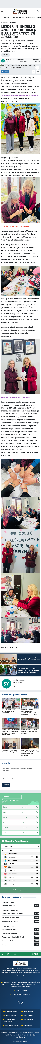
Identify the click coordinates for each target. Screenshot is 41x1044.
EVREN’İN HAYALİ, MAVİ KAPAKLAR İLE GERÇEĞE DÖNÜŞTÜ (29, 731)
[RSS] (22, 1002)
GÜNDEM (13, 23)
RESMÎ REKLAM (20, 1037)
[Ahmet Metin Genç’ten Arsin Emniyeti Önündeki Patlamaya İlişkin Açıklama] (30, 744)
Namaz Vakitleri (11, 1015)
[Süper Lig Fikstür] (38, 897)
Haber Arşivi (28, 1025)
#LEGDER (5, 55)
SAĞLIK (26, 1035)
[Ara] (38, 11)
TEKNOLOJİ (32, 1035)
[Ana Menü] (2, 11)
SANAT (20, 1035)
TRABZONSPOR (18, 17)
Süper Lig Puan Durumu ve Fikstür (9, 1020)
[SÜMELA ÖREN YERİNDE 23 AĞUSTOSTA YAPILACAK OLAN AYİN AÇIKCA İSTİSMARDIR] (11, 723)
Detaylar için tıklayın (20, 890)
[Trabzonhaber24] (19, 11)
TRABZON (5, 17)
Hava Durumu (28, 1011)
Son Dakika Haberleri (12, 1025)
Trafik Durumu (28, 1015)
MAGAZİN (13, 1035)
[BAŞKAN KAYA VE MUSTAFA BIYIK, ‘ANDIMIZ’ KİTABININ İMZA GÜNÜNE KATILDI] (30, 703)
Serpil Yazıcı (17, 682)
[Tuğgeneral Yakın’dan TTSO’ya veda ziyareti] (11, 744)
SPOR (37, 1033)
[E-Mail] (14, 686)
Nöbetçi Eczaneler (11, 1011)
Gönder (6, 784)
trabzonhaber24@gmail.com (21, 994)
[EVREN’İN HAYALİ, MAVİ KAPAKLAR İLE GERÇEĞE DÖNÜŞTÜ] (30, 723)
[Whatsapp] (18, 1002)
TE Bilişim (25, 1041)
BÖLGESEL (30, 17)
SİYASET (6, 1035)
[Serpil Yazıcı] (6, 684)
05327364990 (22, 990)
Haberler (4, 23)
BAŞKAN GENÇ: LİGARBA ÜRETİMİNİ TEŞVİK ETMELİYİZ (10, 711)
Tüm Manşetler (28, 1019)
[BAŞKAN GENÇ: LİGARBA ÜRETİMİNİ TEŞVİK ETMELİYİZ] (11, 703)
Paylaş (6, 71)
